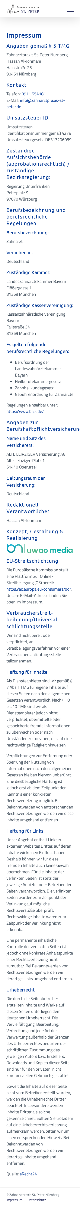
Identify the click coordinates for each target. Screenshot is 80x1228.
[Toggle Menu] (70, 10)
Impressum (14, 1199)
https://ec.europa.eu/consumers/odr (38, 589)
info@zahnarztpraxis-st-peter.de (35, 103)
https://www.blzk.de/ (25, 411)
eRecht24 (28, 1173)
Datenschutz (37, 1199)
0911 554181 (34, 93)
